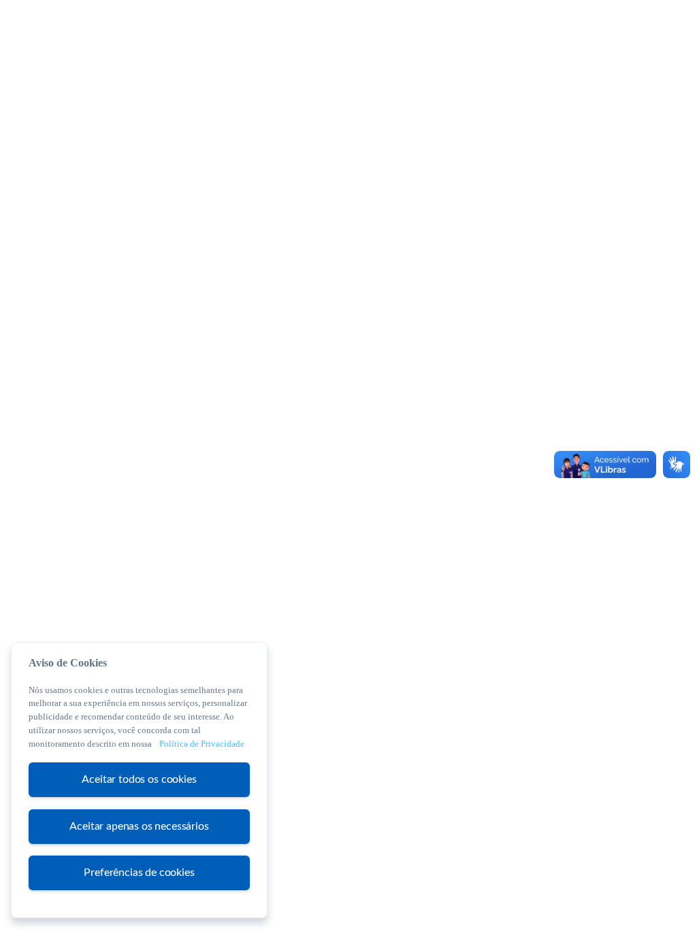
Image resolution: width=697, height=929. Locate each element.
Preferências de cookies (139, 872)
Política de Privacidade (201, 744)
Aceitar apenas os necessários (138, 826)
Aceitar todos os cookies (139, 779)
